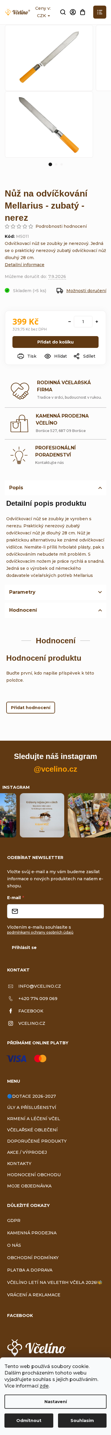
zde (44, 1386)
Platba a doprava (29, 1270)
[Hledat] (63, 12)
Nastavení (55, 1401)
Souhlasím (82, 1420)
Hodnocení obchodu (34, 1174)
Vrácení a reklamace (33, 1294)
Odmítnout (28, 1420)
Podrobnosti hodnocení (61, 226)
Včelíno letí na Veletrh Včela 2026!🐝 (54, 1282)
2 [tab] (56, 164)
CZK (42, 15)
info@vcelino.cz (39, 986)
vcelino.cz (31, 1023)
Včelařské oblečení (32, 1130)
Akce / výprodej (27, 1152)
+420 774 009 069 (37, 998)
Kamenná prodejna (32, 1233)
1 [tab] (50, 164)
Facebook (30, 1011)
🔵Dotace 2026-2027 (31, 1096)
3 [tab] (61, 164)
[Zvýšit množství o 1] (97, 321)
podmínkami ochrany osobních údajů (40, 932)
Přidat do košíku (55, 342)
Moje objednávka (29, 1186)
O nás (14, 1245)
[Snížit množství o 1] (69, 321)
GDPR (13, 1220)
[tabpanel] (49, 124)
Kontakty (19, 1163)
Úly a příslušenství (31, 1107)
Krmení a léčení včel (33, 1118)
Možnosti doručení (86, 290)
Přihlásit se (24, 947)
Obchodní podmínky (33, 1257)
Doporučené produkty (37, 1141)
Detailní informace (24, 264)
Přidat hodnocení (30, 707)
